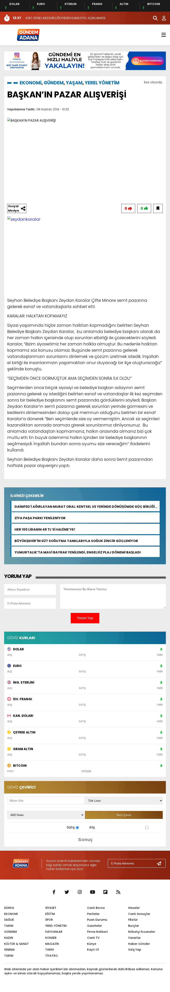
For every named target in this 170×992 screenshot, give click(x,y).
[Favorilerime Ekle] (158, 208)
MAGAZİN (52, 944)
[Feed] (118, 892)
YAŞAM (74, 83)
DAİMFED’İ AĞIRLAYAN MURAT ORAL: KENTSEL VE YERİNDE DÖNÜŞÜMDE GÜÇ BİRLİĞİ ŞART (85, 506)
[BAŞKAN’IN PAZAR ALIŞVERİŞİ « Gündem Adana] (28, 34)
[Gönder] (161, 863)
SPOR (49, 920)
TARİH (49, 950)
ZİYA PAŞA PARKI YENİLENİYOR (40, 518)
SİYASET (50, 908)
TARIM (8, 926)
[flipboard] (105, 892)
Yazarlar (134, 938)
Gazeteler (94, 926)
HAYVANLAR (53, 932)
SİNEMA (9, 950)
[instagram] (79, 892)
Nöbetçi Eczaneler (141, 932)
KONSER (51, 938)
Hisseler (134, 908)
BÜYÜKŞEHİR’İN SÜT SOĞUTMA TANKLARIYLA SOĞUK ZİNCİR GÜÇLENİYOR (76, 540)
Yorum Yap (85, 618)
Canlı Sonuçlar (139, 914)
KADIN (8, 938)
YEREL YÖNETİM (102, 83)
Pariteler (93, 914)
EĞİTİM (50, 914)
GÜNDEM (54, 83)
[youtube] (92, 892)
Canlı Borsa (96, 908)
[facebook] (54, 892)
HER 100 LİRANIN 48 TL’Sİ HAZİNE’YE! (45, 529)
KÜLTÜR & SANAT (16, 944)
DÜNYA (9, 908)
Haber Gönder (139, 944)
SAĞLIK (9, 920)
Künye (91, 944)
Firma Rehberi (97, 932)
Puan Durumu (97, 920)
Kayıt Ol (93, 950)
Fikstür (133, 920)
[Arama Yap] (153, 18)
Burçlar (133, 926)
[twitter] (66, 892)
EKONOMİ (30, 83)
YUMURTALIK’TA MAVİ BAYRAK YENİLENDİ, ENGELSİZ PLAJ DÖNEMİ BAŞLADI (78, 552)
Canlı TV (93, 938)
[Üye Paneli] (162, 18)
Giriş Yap (134, 950)
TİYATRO (51, 956)
